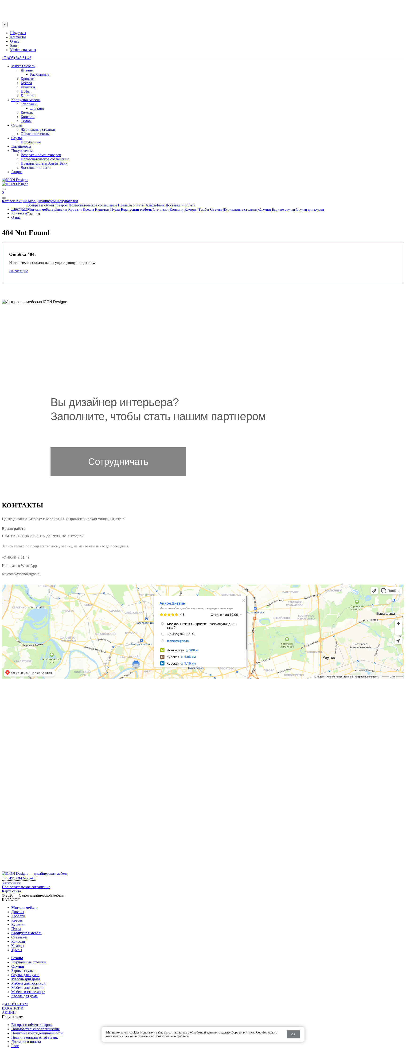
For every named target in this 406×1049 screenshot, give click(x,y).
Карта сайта (11, 891)
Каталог (9, 201)
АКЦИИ (9, 1012)
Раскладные (39, 74)
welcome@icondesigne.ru (21, 574)
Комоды (27, 113)
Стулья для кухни (310, 209)
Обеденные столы (35, 134)
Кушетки (28, 87)
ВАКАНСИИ (12, 1008)
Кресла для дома (24, 996)
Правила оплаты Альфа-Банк (44, 163)
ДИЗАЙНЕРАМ (15, 1004)
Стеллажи (29, 104)
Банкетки (28, 96)
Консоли (28, 117)
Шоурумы (18, 33)
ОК (293, 1034)
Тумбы (26, 121)
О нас (14, 41)
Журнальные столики (38, 129)
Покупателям (67, 201)
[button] (203, 7)
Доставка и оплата (35, 168)
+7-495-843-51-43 (15, 557)
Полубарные (31, 142)
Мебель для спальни (27, 988)
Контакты (18, 37)
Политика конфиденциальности (37, 1033)
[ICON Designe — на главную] (34, 873)
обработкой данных (204, 1032)
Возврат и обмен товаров (41, 155)
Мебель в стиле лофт (28, 992)
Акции (22, 201)
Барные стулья (283, 209)
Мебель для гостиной (28, 983)
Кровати (27, 79)
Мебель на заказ (23, 50)
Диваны (27, 70)
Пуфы (25, 91)
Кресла (26, 83)
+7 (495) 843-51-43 (16, 58)
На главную (18, 271)
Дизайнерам (46, 201)
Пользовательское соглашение (45, 159)
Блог (14, 46)
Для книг (37, 108)
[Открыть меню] (4, 189)
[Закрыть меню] (4, 198)
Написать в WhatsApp (19, 566)
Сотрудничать (118, 461)
